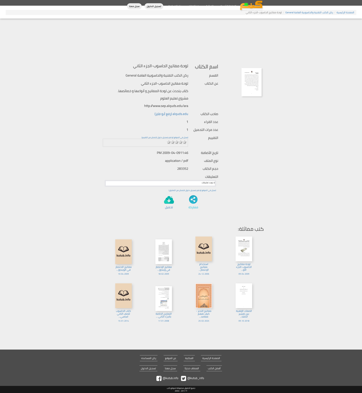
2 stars (173, 142)
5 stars (185, 142)
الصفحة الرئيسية (228, 6)
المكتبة (209, 6)
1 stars (169, 142)
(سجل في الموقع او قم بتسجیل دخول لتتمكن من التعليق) (192, 190)
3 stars (177, 142)
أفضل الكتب (214, 368)
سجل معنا (134, 6)
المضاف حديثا (192, 368)
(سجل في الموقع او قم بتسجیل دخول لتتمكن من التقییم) (165, 137)
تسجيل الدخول (154, 6)
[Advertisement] (181, 40)
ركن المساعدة (175, 6)
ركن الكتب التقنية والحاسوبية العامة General (309, 12)
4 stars (181, 142)
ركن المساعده (148, 358)
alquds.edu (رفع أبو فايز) (171, 114)
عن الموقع (194, 6)
